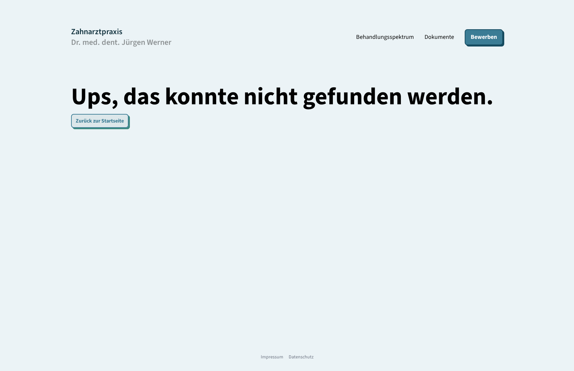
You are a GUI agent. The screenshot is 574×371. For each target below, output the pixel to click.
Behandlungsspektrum (385, 37)
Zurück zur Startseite (100, 121)
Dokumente (439, 37)
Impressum (272, 357)
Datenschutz (301, 357)
